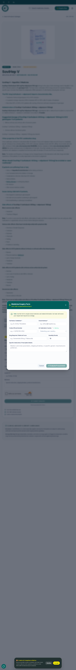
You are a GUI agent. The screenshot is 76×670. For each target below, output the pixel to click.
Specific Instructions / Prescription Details (20, 342)
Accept (56, 663)
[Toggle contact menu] (3, 666)
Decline (49, 663)
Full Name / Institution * (15, 320)
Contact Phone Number (15, 327)
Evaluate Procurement (57, 366)
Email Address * (43, 320)
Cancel (41, 366)
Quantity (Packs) (53, 334)
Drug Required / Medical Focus (18, 334)
